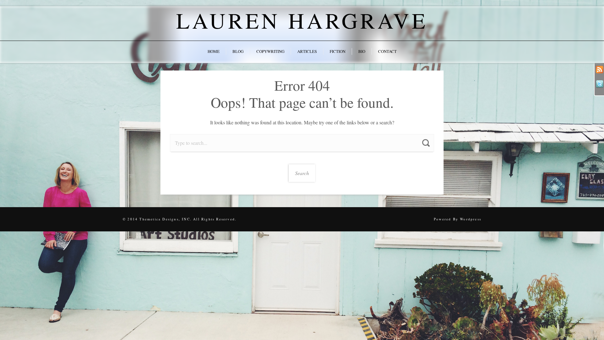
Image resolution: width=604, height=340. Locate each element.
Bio (361, 51)
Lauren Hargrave (302, 20)
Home (214, 51)
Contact (387, 51)
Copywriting (270, 51)
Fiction (337, 51)
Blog (237, 51)
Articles (307, 51)
